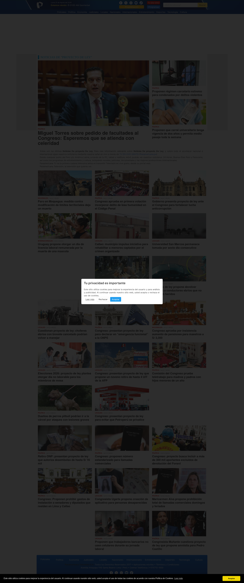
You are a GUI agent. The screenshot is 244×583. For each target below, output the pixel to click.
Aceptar (115, 299)
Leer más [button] (178, 578)
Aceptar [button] (231, 578)
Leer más (90, 299)
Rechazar (103, 299)
